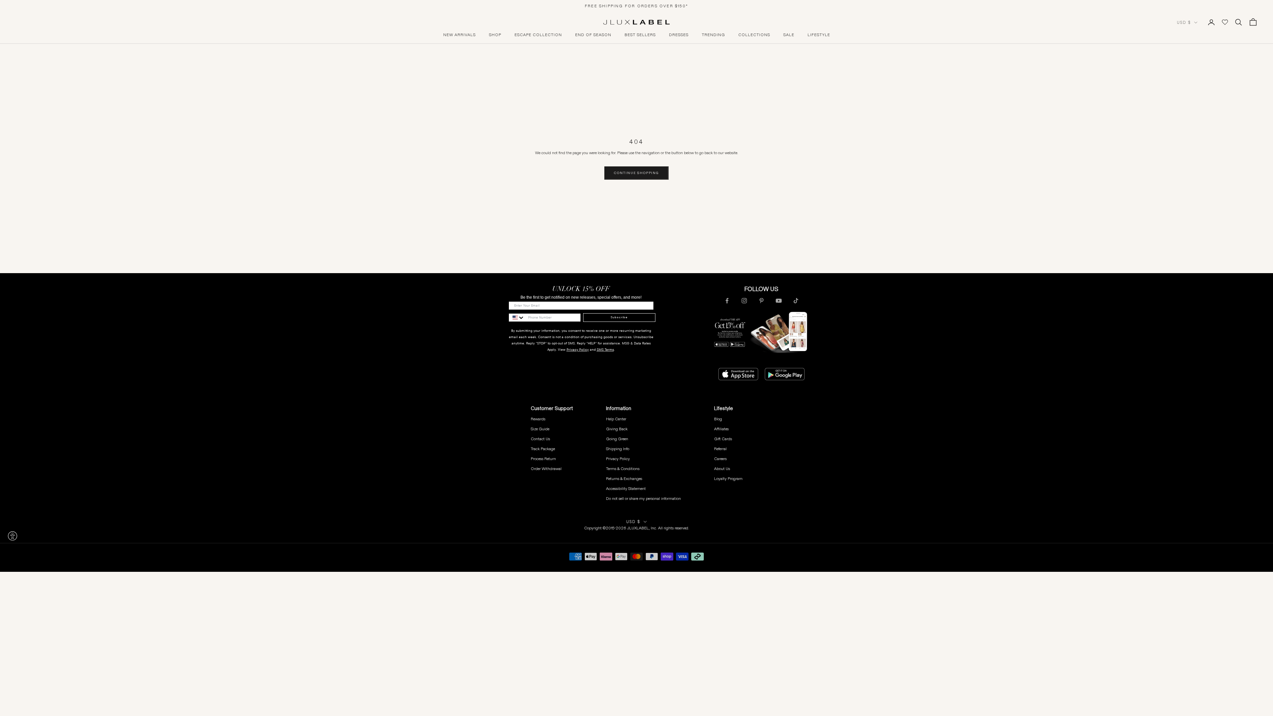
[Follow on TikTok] (796, 300)
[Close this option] (12, 536)
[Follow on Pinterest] (761, 300)
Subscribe (619, 317)
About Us (722, 468)
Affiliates (721, 428)
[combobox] (517, 318)
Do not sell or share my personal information (643, 498)
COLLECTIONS (754, 34)
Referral (720, 448)
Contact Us (540, 438)
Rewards (538, 418)
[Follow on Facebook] (727, 300)
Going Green (617, 438)
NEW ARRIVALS (459, 34)
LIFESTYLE (819, 34)
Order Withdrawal (546, 468)
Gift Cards (723, 438)
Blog (718, 418)
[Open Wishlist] (1225, 22)
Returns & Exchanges (624, 478)
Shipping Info (617, 448)
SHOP (495, 34)
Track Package (543, 448)
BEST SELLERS (640, 34)
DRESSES (679, 34)
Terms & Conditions (622, 468)
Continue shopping (636, 173)
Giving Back (617, 428)
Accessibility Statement (626, 488)
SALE (788, 34)
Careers (720, 458)
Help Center (616, 418)
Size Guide (540, 428)
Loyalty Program (728, 478)
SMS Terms (605, 349)
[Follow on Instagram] (744, 300)
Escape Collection (538, 34)
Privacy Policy (578, 349)
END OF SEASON (593, 34)
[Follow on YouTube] (778, 300)
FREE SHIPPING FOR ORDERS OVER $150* (636, 5)
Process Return (543, 458)
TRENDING (713, 34)
